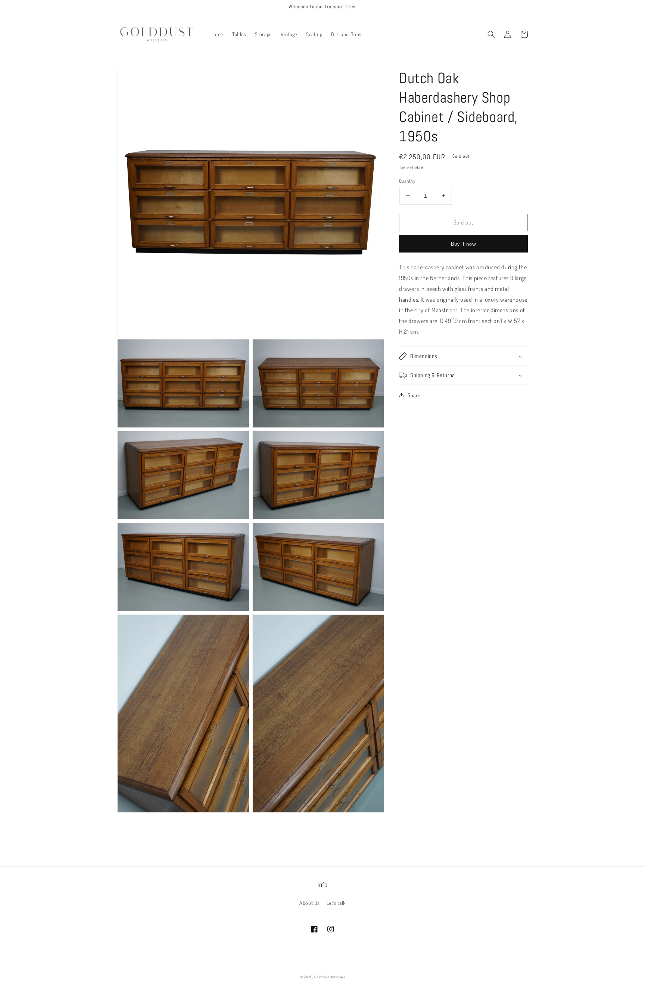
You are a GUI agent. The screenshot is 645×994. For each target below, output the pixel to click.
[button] (491, 34)
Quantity (407, 181)
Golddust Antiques (329, 977)
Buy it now (463, 243)
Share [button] (414, 395)
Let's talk (336, 903)
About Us (309, 903)
